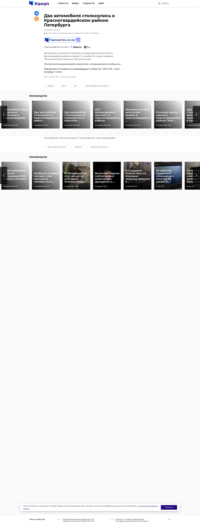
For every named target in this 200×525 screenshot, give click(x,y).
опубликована (81, 69)
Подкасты (89, 3)
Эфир (101, 3)
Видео (75, 3)
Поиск (165, 3)
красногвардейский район (96, 86)
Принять (169, 507)
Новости (63, 3)
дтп (75, 86)
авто (64, 86)
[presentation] (3, 114)
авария (50, 86)
